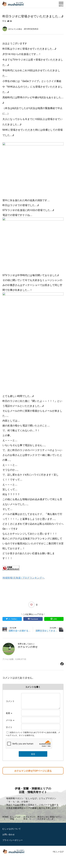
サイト (9, 727)
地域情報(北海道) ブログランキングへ (23, 577)
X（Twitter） (13, 619)
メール (10, 720)
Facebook (34, 619)
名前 (9, 713)
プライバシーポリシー (12, 840)
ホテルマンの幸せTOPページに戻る (33, 770)
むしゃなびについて (11, 828)
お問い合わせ (8, 834)
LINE (55, 619)
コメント (10, 701)
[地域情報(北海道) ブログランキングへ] (33, 568)
